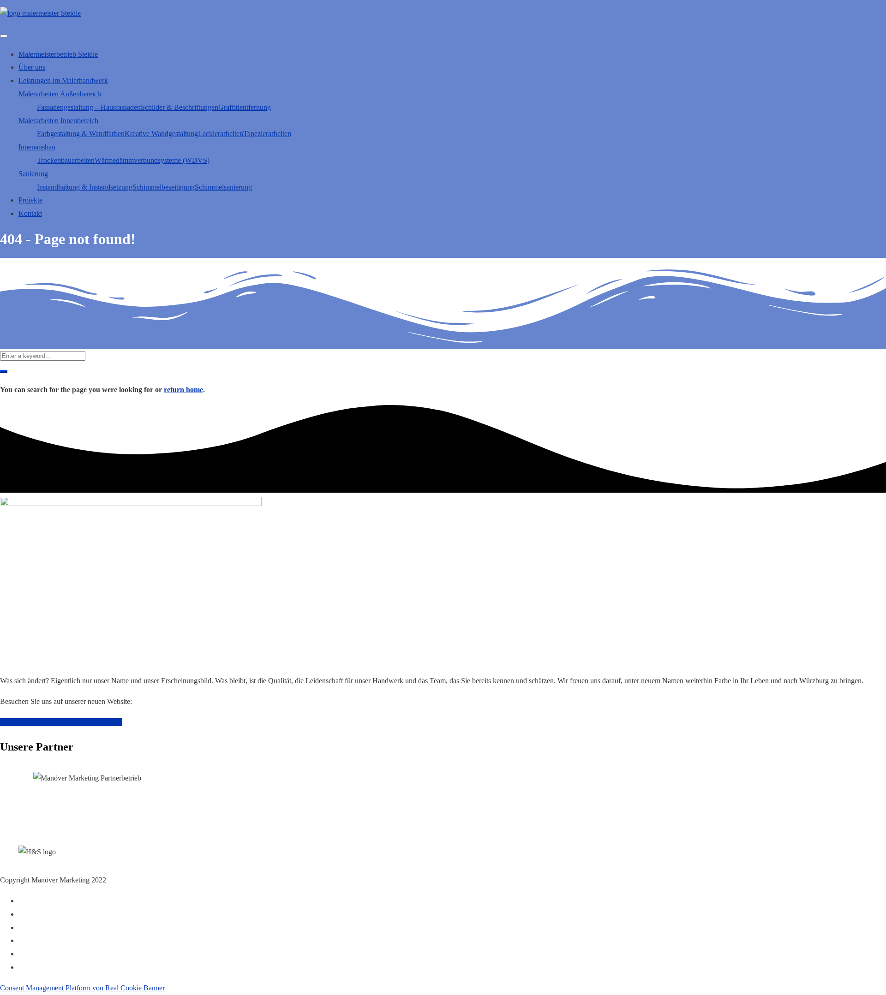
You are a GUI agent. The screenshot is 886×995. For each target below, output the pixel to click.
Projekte (30, 200)
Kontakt (30, 213)
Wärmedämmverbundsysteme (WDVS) (152, 160)
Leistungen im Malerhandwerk (63, 80)
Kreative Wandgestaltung (161, 133)
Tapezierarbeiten (267, 133)
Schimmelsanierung (223, 187)
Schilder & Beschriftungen (179, 107)
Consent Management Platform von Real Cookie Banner (82, 988)
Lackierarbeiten (220, 133)
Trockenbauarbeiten (66, 160)
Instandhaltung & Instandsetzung (84, 187)
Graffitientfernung (244, 107)
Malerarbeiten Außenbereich (59, 94)
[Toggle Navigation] (3, 36)
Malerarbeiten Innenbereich (58, 121)
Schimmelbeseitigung (163, 187)
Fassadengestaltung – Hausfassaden (89, 107)
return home (183, 389)
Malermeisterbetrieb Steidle (58, 54)
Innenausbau (36, 147)
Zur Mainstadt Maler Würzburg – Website (61, 722)
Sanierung (33, 174)
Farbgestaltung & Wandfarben (81, 133)
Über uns (31, 67)
